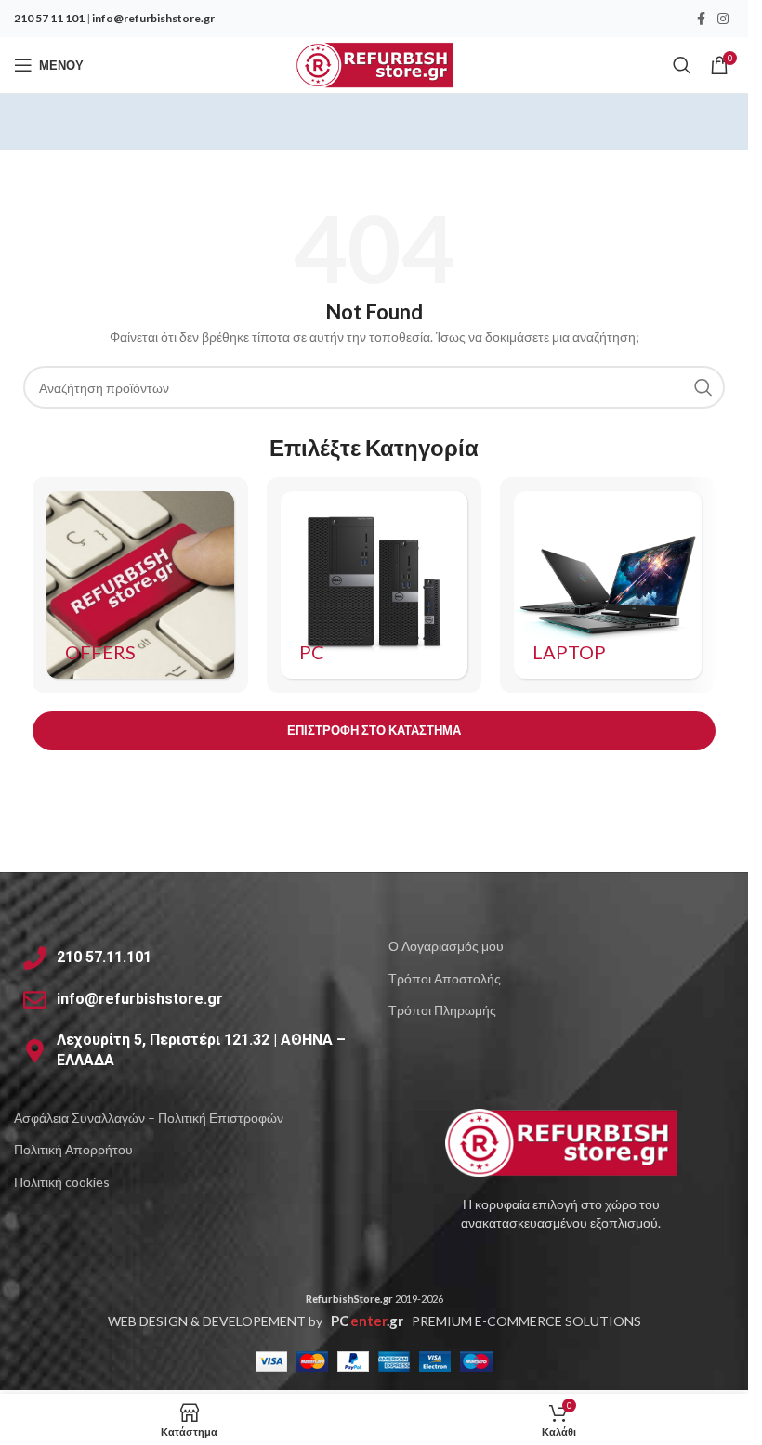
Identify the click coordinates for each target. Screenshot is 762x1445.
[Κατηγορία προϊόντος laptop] (608, 585)
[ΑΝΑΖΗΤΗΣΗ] (703, 387)
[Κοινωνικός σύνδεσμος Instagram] (723, 19)
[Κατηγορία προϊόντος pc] (374, 585)
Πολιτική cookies (62, 1182)
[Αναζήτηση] (682, 65)
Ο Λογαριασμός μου (446, 946)
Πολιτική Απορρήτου (73, 1149)
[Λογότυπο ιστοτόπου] (374, 64)
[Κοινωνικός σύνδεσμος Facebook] (701, 19)
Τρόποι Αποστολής (444, 978)
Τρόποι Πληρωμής (442, 1010)
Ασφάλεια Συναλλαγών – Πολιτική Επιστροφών (148, 1118)
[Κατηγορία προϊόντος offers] (140, 585)
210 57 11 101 (49, 18)
